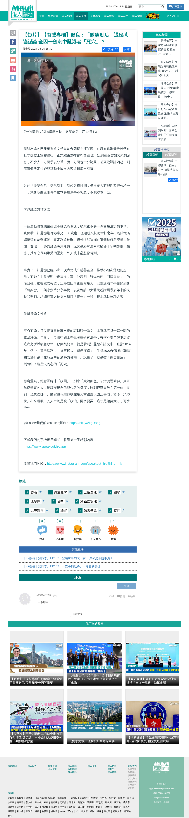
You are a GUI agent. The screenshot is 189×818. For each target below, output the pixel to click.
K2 (77, 811)
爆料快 (131, 788)
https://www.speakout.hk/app (45, 446)
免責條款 (132, 772)
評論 (126, 585)
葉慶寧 (126, 802)
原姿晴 (130, 798)
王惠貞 (99, 802)
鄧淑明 (54, 807)
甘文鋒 (20, 811)
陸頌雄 (117, 807)
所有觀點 (72, 772)
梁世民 (103, 798)
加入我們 (132, 778)
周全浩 (29, 807)
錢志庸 (81, 807)
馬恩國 (20, 807)
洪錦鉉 (108, 807)
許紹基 (11, 802)
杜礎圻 (29, 811)
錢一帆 (38, 802)
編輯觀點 (72, 769)
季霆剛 (90, 802)
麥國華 (20, 802)
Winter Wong (66, 811)
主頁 (41, 15)
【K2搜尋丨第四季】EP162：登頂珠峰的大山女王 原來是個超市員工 (68, 558)
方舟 (37, 807)
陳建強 (11, 807)
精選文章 (117, 811)
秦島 (46, 802)
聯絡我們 (132, 781)
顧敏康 (29, 798)
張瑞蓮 (20, 798)
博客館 (111, 769)
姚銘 (99, 811)
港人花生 (123, 15)
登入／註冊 (172, 15)
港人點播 (67, 15)
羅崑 (92, 811)
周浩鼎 (63, 802)
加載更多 (78, 613)
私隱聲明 (132, 769)
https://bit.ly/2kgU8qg (84, 423)
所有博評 (112, 772)
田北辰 (72, 802)
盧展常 (54, 811)
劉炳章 (94, 798)
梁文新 (84, 811)
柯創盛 (99, 807)
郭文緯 (29, 802)
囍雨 (10, 815)
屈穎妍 (11, 798)
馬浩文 (112, 798)
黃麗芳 (126, 807)
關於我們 (132, 766)
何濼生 (121, 798)
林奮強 (127, 811)
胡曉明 (54, 802)
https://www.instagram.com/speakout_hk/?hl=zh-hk (84, 463)
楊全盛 (63, 807)
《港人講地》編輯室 (45, 798)
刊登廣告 (132, 785)
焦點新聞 (53, 15)
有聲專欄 (95, 15)
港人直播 (81, 15)
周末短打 (84, 798)
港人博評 (137, 15)
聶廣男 (45, 811)
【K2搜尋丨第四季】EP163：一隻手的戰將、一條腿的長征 (61, 566)
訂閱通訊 (177, 6)
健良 (37, 811)
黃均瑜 (72, 807)
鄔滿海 (81, 802)
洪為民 (45, 807)
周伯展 (108, 802)
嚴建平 (11, 811)
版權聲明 (132, 775)
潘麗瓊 (117, 802)
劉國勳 (90, 807)
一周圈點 (72, 798)
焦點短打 (61, 798)
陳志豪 (107, 811)
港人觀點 (109, 15)
